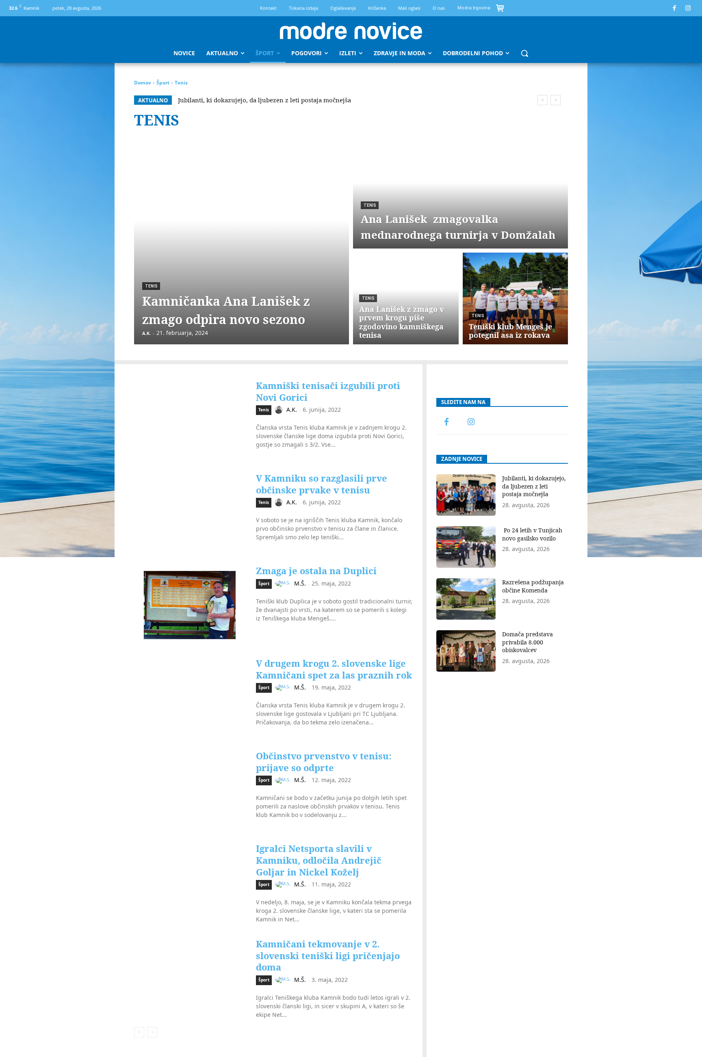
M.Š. (300, 583)
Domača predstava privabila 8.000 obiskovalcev (527, 642)
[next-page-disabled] (152, 1032)
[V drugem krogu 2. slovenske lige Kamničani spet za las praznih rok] (189, 696)
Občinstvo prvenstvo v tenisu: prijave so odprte (324, 762)
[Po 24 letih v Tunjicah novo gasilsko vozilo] (466, 547)
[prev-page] (139, 1032)
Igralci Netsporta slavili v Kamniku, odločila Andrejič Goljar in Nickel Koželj (318, 860)
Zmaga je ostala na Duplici (316, 570)
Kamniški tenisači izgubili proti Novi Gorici (328, 391)
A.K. (291, 409)
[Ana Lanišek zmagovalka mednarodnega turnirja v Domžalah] (460, 194)
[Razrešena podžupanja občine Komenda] (466, 599)
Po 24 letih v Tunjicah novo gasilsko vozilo (532, 534)
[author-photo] (280, 410)
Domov (142, 82)
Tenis (151, 286)
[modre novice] (351, 31)
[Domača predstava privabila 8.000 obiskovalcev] (466, 651)
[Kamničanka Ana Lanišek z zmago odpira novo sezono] (241, 241)
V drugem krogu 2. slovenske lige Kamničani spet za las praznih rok (334, 669)
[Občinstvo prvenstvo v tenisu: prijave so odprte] (189, 789)
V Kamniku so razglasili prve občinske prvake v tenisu (321, 484)
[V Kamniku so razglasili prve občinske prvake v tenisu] (189, 511)
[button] (524, 53)
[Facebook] (674, 8)
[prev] (542, 100)
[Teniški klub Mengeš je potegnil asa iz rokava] (515, 298)
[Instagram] (688, 8)
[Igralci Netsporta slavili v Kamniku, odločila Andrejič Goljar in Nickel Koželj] (189, 882)
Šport (162, 82)
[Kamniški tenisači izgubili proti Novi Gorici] (189, 419)
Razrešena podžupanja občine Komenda (533, 586)
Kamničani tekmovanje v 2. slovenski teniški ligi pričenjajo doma (328, 955)
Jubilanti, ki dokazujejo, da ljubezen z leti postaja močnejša (264, 100)
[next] (555, 100)
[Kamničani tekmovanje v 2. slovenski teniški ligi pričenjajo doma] (189, 977)
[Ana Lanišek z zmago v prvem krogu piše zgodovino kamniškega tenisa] (406, 298)
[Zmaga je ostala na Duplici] (189, 604)
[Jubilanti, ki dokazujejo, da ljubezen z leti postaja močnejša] (466, 495)
